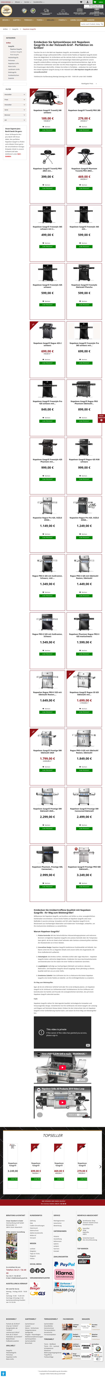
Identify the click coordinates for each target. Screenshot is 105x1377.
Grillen (8, 43)
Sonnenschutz (49, 1328)
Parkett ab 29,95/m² (13, 1324)
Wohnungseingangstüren (53, 1353)
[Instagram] (32, 1270)
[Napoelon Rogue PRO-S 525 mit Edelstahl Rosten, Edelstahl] (47, 680)
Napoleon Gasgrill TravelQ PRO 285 (84, 110)
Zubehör (11, 78)
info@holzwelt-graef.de (19, 1278)
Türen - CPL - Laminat (51, 1346)
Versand (33, 1238)
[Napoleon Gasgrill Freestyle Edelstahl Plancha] (84, 273)
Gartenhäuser (30, 1324)
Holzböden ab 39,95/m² (14, 1337)
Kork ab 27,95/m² (12, 1335)
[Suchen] (102, 24)
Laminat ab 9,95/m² (12, 1332)
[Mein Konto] (88, 2)
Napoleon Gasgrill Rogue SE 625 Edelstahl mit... (84, 693)
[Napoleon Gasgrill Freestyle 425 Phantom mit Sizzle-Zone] (47, 447)
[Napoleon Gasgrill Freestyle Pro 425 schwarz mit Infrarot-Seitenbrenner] (47, 389)
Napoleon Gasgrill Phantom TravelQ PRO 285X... (84, 169)
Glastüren (47, 1350)
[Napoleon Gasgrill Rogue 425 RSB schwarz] (84, 447)
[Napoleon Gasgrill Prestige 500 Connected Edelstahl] (84, 797)
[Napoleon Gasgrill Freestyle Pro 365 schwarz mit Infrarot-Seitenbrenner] (84, 331)
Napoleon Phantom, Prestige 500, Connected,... (47, 868)
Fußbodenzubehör (12, 1341)
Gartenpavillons (30, 1339)
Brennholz (28, 1343)
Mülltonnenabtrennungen (34, 1337)
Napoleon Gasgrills (16, 49)
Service (27, 2)
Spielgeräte (29, 1332)
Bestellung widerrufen (96, 6)
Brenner (7, 115)
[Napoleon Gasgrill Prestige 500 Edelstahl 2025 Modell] (47, 797)
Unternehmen (6, 2)
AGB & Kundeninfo (36, 1233)
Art (6, 120)
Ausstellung (58, 1239)
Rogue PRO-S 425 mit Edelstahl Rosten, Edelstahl (84, 577)
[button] (3, 1373)
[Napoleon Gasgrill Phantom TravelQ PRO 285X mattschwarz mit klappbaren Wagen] (84, 156)
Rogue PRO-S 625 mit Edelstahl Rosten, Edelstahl (84, 751)
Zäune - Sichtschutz (32, 1328)
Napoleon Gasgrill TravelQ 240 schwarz (47, 111)
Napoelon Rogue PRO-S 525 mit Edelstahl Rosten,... (47, 693)
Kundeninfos (38, 2)
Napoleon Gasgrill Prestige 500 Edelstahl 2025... (47, 810)
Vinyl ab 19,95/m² (12, 1326)
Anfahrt (56, 1246)
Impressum (34, 1228)
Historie (56, 1236)
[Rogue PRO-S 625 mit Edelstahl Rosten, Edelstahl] (84, 738)
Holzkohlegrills (13, 57)
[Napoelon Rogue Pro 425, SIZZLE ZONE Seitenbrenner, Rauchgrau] (84, 506)
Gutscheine (57, 1223)
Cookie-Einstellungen (37, 1226)
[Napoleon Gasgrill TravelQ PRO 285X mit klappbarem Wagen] (47, 156)
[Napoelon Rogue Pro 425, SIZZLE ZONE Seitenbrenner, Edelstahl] (47, 506)
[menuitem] (22, 2)
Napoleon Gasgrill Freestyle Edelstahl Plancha (84, 286)
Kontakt (56, 1251)
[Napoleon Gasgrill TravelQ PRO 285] (84, 98)
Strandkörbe (48, 1326)
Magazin (33, 1256)
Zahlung (33, 1221)
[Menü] (101, 1346)
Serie (6, 110)
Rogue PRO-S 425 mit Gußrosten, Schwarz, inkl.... (47, 577)
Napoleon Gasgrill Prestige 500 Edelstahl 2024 (47, 751)
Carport (27, 1326)
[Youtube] (42, 1270)
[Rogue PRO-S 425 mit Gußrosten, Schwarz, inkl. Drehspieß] (47, 564)
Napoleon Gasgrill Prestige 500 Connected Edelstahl (84, 810)
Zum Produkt (47, 130)
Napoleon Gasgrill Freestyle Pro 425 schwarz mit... (47, 402)
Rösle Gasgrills (14, 55)
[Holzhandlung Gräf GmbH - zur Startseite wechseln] (6, 10)
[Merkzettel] (81, 2)
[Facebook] (37, 1270)
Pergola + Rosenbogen (33, 1335)
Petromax (11, 60)
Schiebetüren (48, 1348)
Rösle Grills (12, 66)
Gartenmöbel (48, 1324)
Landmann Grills (14, 69)
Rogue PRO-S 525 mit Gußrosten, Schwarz (47, 635)
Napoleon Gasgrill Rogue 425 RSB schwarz (84, 460)
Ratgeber (33, 1251)
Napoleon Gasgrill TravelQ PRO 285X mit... (47, 169)
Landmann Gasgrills (16, 52)
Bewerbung (58, 1226)
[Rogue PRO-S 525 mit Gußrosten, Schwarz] (47, 622)
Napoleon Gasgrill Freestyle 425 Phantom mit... (47, 460)
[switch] (98, 1359)
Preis (6, 100)
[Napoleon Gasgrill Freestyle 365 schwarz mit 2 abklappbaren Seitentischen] (47, 215)
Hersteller (8, 94)
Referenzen (58, 1241)
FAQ (31, 1223)
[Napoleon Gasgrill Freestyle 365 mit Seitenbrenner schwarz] (84, 215)
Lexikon (32, 1249)
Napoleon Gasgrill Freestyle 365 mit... (84, 228)
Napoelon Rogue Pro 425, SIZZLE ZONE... (47, 519)
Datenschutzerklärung (97, 7)
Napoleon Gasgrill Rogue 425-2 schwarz (47, 344)
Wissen (17, 2)
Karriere (56, 1249)
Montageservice (59, 1221)
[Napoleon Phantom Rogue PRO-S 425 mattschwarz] (84, 622)
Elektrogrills (12, 72)
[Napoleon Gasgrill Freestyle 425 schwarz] (47, 273)
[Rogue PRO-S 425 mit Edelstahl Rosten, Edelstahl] (84, 564)
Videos (32, 1258)
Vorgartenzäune (30, 1330)
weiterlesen (77, 1329)
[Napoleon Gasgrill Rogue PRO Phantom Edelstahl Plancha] (84, 389)
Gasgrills (11, 46)
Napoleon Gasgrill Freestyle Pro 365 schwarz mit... (84, 344)
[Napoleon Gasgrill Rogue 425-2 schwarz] (47, 331)
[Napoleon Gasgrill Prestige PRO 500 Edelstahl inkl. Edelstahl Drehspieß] (84, 855)
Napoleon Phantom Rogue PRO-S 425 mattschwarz (84, 635)
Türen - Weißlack (50, 1344)
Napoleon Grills (13, 63)
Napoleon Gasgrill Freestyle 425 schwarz (47, 286)
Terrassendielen (49, 1330)
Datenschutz (34, 1230)
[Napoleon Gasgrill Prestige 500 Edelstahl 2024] (47, 738)
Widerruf (33, 1235)
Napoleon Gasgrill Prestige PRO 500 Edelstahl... (84, 868)
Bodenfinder (10, 1339)
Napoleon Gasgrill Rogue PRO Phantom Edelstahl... (84, 402)
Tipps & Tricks (35, 1254)
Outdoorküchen (13, 75)
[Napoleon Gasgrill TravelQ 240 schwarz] (47, 98)
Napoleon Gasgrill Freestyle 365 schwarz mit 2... (47, 228)
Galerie (56, 1244)
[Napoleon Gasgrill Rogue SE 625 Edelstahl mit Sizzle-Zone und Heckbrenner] (84, 680)
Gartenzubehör (30, 1341)
